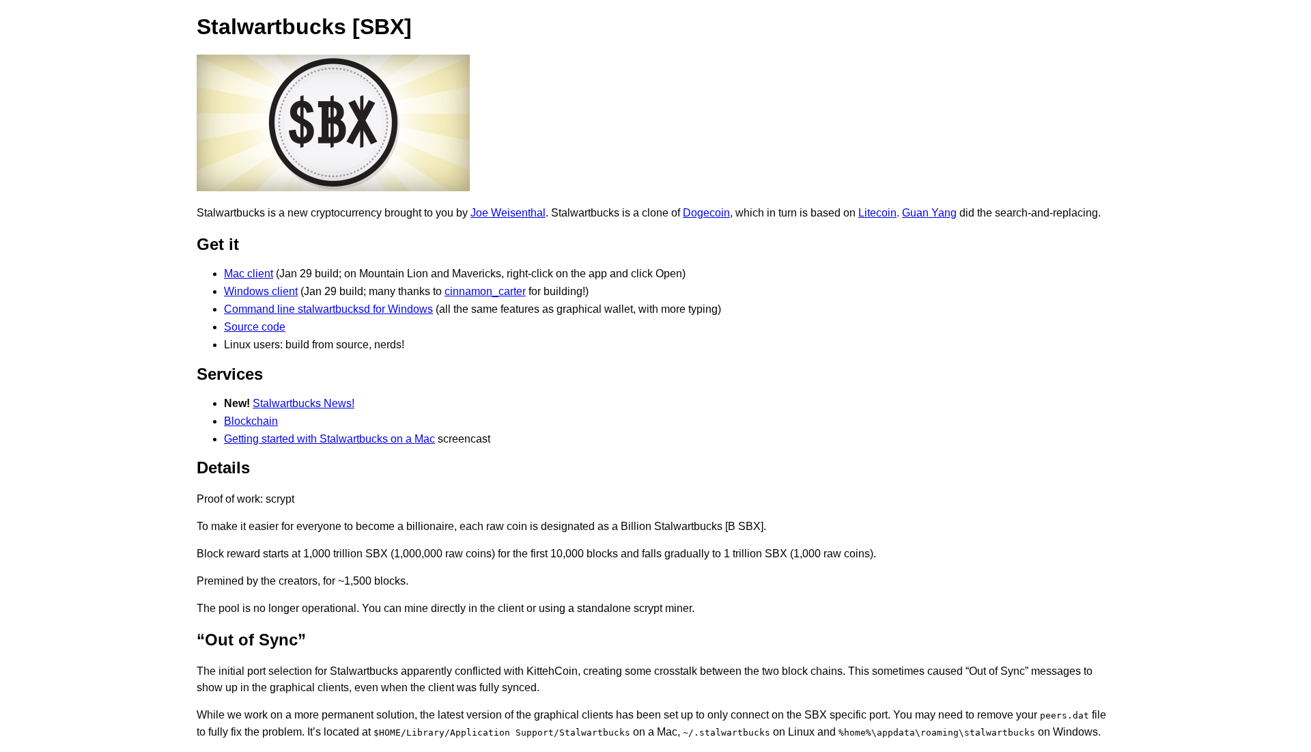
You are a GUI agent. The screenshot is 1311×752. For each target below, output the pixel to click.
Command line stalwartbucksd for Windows (328, 309)
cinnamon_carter (485, 291)
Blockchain (251, 421)
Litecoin (877, 213)
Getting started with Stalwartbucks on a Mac (329, 439)
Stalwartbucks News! (303, 403)
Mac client (248, 273)
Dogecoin (706, 213)
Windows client (261, 291)
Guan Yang (929, 213)
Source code (254, 327)
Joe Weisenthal (508, 213)
